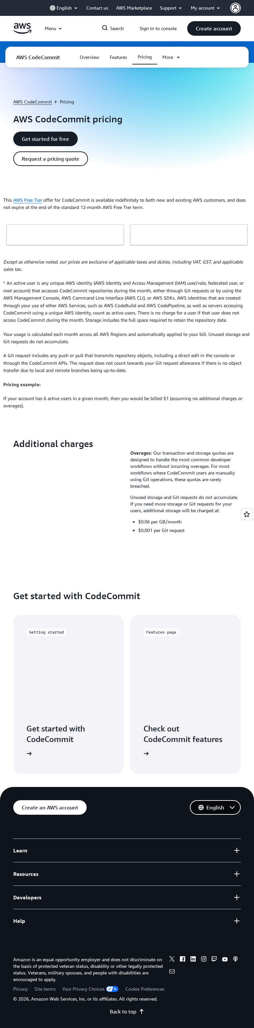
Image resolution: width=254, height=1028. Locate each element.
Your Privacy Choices (83, 989)
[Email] (172, 972)
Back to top (123, 1011)
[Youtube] (225, 960)
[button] (214, 28)
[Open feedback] (247, 514)
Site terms (45, 989)
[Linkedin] (193, 960)
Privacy (20, 989)
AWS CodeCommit (32, 101)
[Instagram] (203, 960)
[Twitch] (214, 960)
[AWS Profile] (235, 8)
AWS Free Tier (27, 200)
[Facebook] (182, 960)
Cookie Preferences (144, 989)
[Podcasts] (235, 960)
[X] (172, 960)
